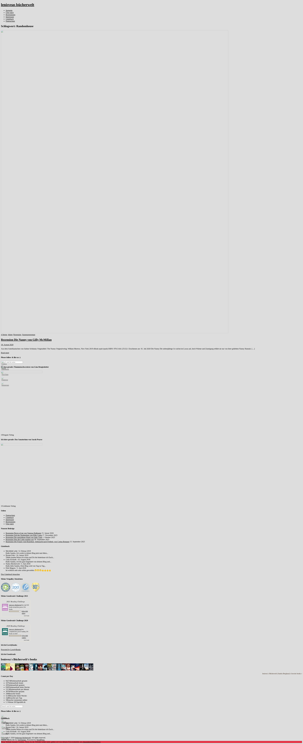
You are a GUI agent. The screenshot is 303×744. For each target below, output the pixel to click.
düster (10, 335)
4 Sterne (4, 335)
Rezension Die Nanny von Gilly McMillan (26, 339)
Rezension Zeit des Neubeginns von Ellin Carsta (24, 535)
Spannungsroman (28, 335)
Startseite (9, 10)
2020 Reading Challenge (16, 626)
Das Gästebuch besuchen (10, 574)
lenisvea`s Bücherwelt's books (19, 659)
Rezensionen (10, 15)
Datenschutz (10, 21)
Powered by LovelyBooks (11, 650)
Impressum (10, 17)
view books (26, 616)
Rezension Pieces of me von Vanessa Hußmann (23, 533)
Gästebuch (10, 19)
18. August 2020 (7, 345)
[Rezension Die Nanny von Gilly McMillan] (114, 333)
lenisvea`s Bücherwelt (15, 605)
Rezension (17, 335)
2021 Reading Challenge (16, 601)
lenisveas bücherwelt (17, 4)
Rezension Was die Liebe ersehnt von (20, 540)
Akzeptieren (87, 742)
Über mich (10, 13)
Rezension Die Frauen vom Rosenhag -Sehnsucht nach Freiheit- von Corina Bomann (37, 542)
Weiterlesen (96, 742)
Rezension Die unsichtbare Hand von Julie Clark (24, 537)
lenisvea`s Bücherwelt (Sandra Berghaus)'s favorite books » (282, 674)
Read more (5, 353)
